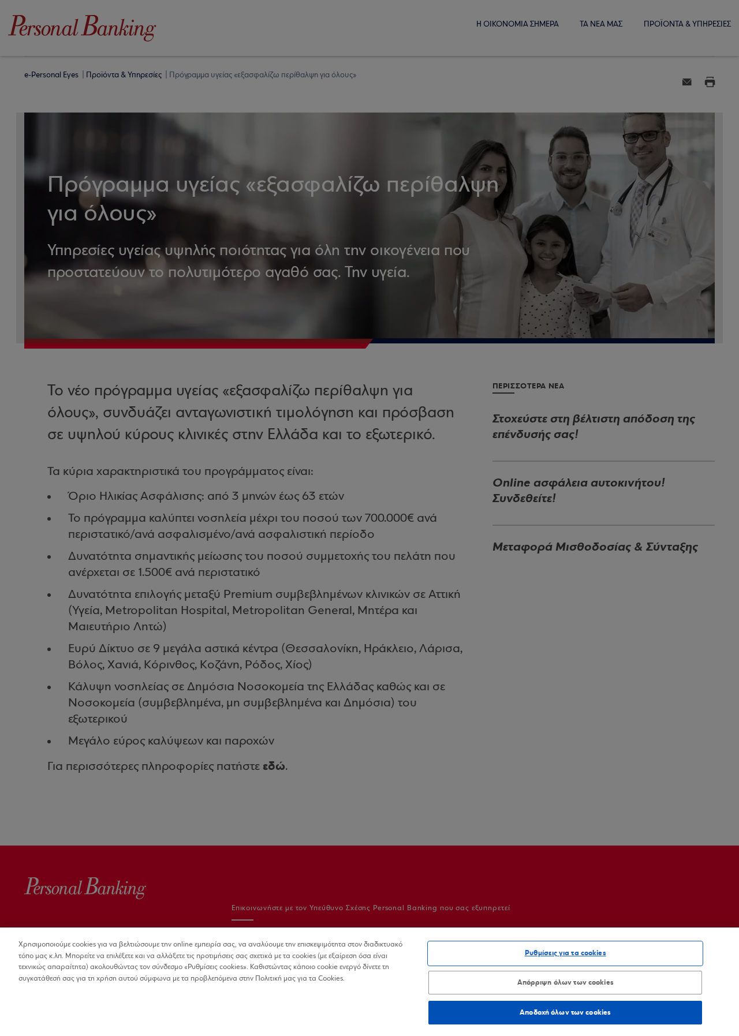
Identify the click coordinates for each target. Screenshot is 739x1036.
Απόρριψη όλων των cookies (565, 982)
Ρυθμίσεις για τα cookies (565, 953)
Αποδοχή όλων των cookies (565, 1011)
